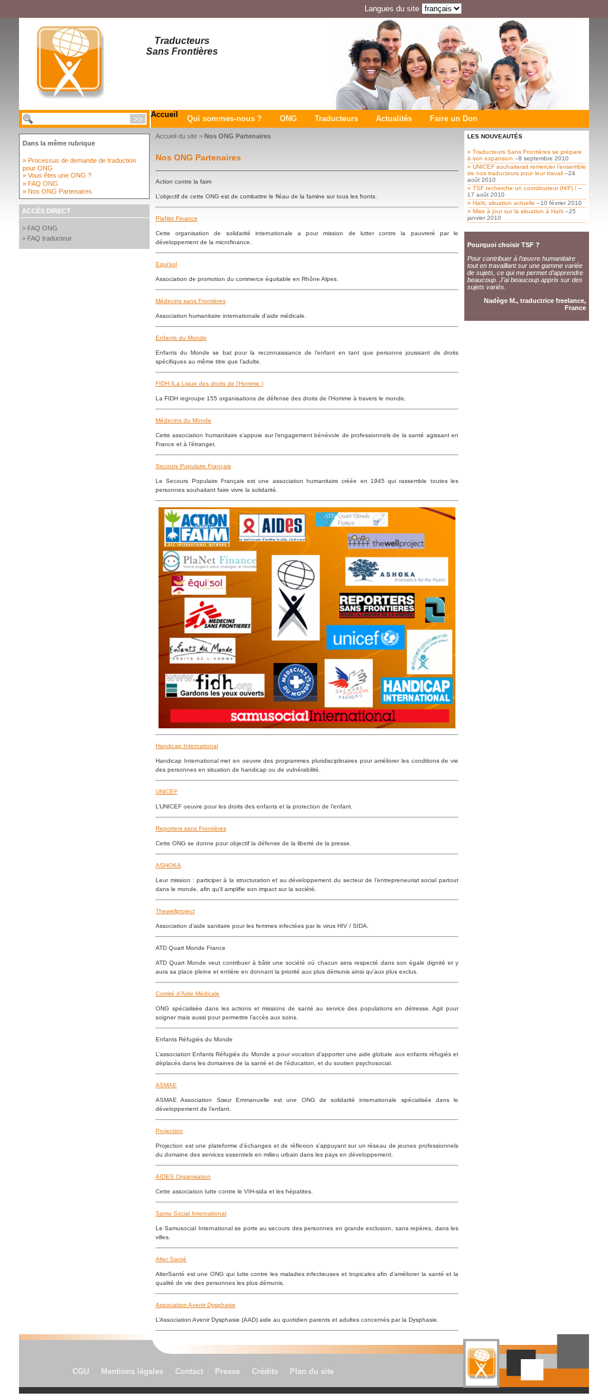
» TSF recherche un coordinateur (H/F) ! (522, 188)
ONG (288, 118)
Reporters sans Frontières (191, 828)
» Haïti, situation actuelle (501, 203)
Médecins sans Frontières (191, 301)
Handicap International (187, 746)
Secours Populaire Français (193, 466)
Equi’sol (166, 264)
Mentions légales (132, 1371)
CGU (80, 1371)
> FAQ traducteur (47, 238)
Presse (227, 1371)
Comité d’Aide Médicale (188, 993)
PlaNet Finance (177, 218)
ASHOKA (168, 865)
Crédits (265, 1371)
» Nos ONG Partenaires (57, 191)
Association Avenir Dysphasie (196, 1305)
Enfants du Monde (181, 337)
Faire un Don (453, 118)
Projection (169, 1130)
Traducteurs (336, 118)
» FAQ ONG (40, 183)
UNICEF (167, 791)
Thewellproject (175, 911)
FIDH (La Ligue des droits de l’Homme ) (209, 383)
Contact (189, 1371)
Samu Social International (191, 1213)
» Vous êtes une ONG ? (57, 175)
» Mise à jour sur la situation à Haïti (515, 211)
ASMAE (166, 1085)
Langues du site (392, 8)
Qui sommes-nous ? (224, 118)
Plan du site (312, 1371)
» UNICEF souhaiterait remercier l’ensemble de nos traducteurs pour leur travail (526, 169)
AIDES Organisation (183, 1176)
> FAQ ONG (40, 228)
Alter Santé (171, 1259)
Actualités (394, 118)
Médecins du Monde (183, 420)
